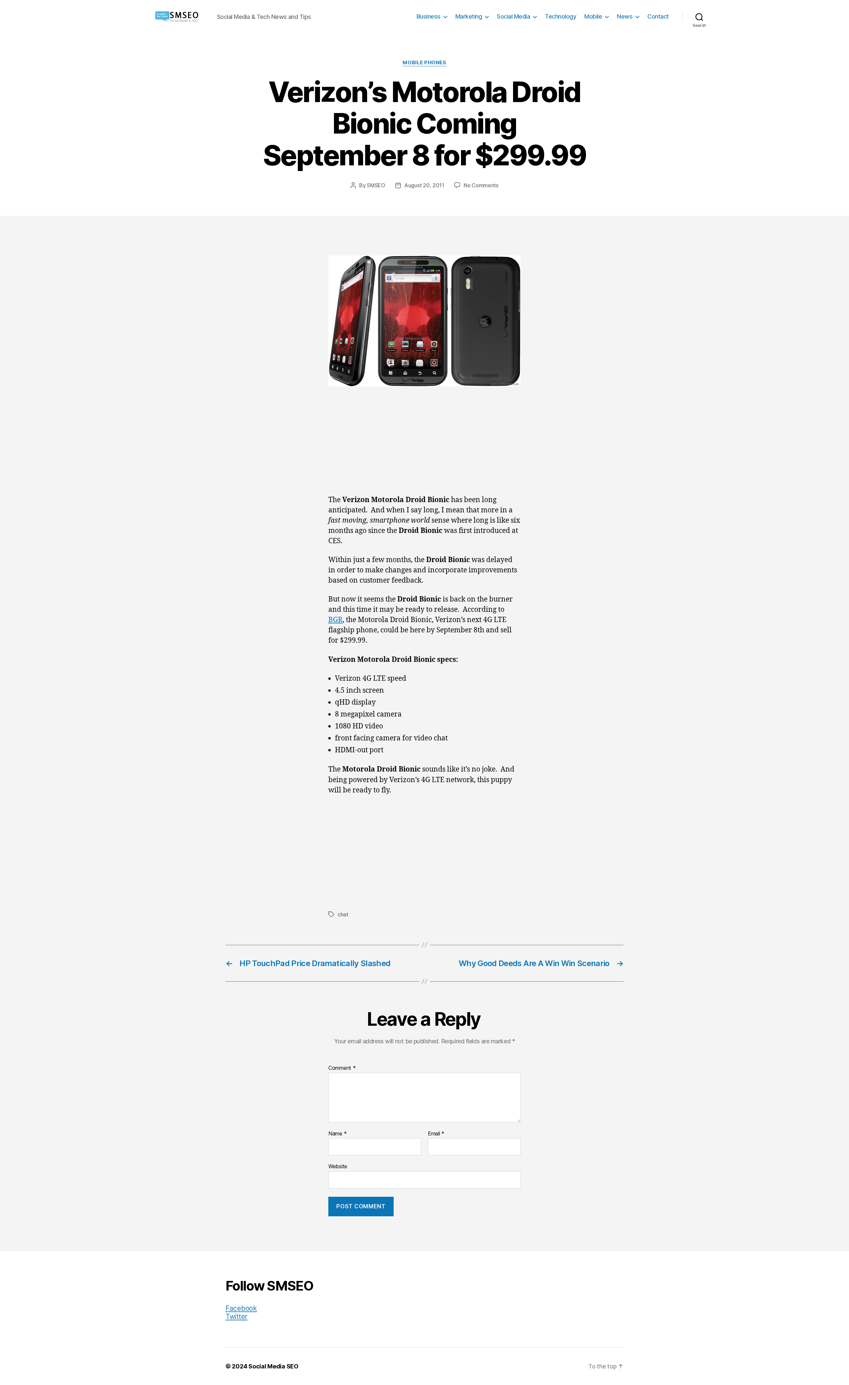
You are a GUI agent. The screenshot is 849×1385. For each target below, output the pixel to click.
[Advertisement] (424, 446)
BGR (335, 619)
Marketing (468, 16)
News (624, 16)
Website (337, 1166)
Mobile (593, 16)
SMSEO (376, 185)
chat (343, 914)
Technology (560, 16)
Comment (342, 1068)
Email (436, 1134)
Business (428, 16)
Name (337, 1134)
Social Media (513, 16)
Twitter (236, 1316)
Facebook (241, 1308)
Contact (658, 16)
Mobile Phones (424, 63)
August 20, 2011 (424, 185)
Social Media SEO (273, 1366)
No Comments (481, 185)
